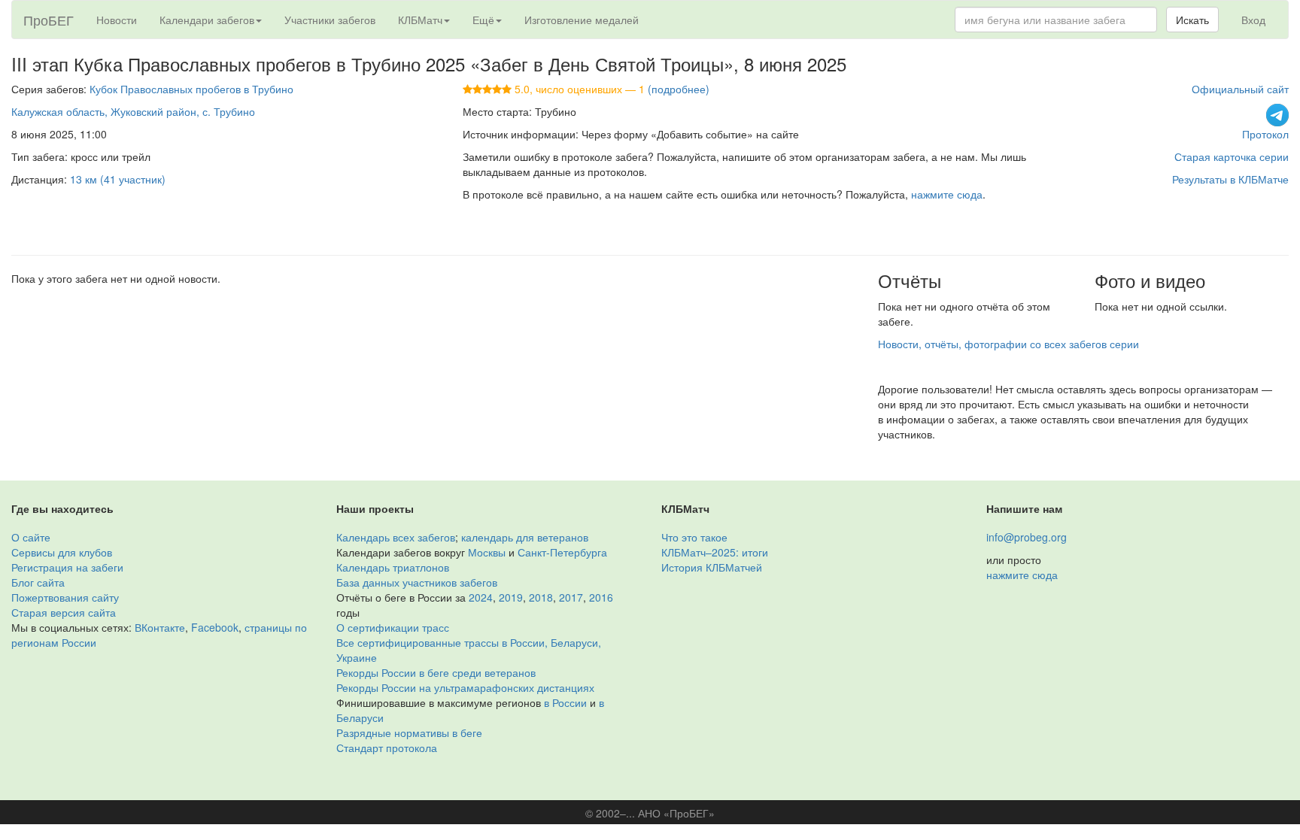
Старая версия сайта (63, 612)
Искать (1192, 19)
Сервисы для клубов (61, 551)
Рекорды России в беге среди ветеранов (436, 672)
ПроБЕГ (48, 19)
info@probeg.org (1026, 536)
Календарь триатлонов (392, 567)
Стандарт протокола (386, 747)
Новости (116, 19)
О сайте (30, 536)
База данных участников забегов (416, 582)
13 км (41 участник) (118, 178)
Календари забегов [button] (206, 19)
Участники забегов (329, 19)
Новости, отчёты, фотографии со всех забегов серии (1008, 343)
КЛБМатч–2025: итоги (714, 551)
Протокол (1265, 133)
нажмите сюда (947, 194)
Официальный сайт (1240, 88)
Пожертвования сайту (65, 597)
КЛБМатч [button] (420, 19)
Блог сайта (38, 582)
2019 (511, 597)
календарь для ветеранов (524, 536)
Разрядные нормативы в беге (409, 732)
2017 (571, 597)
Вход (1253, 19)
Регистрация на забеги (67, 567)
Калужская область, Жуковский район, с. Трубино (133, 111)
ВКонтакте (160, 627)
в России (565, 702)
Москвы (487, 551)
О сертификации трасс (392, 627)
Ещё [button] (483, 19)
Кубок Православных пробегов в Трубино (191, 88)
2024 (481, 597)
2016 (601, 597)
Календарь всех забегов (395, 536)
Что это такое (694, 536)
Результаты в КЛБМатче (1230, 178)
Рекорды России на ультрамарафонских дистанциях (465, 687)
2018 (541, 597)
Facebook (214, 627)
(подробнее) (678, 88)
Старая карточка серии (1231, 156)
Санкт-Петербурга (562, 551)
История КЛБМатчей (711, 567)
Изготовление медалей (581, 19)
